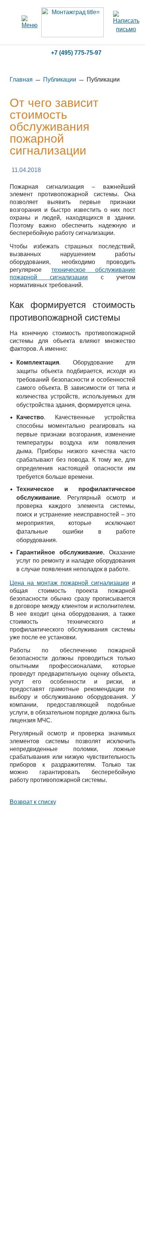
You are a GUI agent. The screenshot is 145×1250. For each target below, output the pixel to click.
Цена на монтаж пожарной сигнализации (69, 583)
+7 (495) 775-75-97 (76, 53)
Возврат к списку (33, 802)
